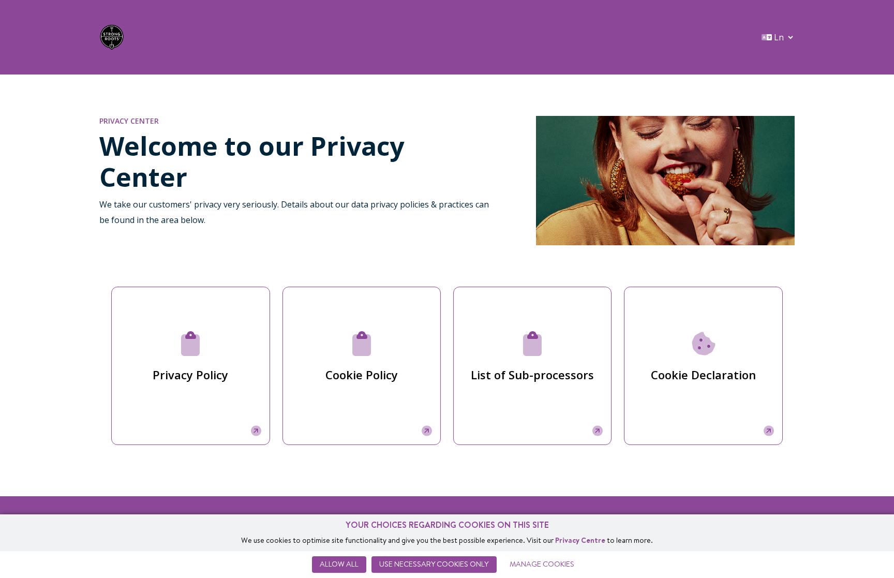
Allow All (339, 564)
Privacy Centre (580, 540)
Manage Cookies (542, 564)
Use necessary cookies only (434, 564)
